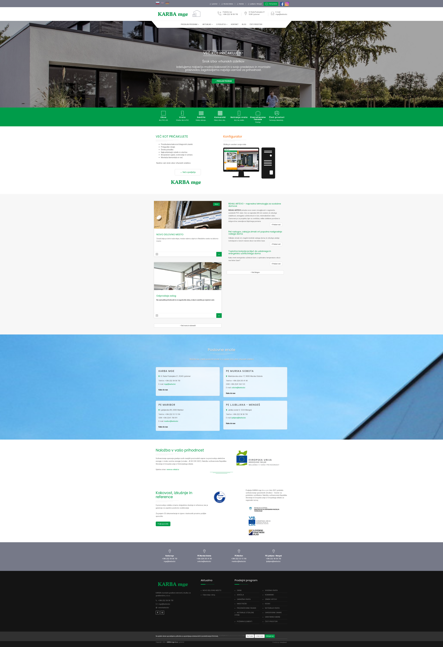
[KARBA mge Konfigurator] (249, 163)
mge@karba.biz (281, 14)
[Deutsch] (167, 3)
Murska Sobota (228, 4)
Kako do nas (163, 390)
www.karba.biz (163, 608)
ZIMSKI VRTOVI (271, 599)
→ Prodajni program (223, 81)
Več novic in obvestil (188, 326)
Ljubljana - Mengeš (256, 4)
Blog (244, 24)
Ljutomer (214, 4)
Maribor (241, 4)
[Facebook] (157, 612)
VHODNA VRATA (271, 590)
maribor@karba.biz (171, 421)
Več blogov (255, 272)
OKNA (239, 590)
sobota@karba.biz (238, 388)
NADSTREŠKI (242, 604)
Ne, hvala (250, 636)
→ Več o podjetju (188, 172)
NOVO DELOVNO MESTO (169, 234)
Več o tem (260, 636)
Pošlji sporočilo (163, 524)
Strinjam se (270, 636)
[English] (162, 3)
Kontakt (234, 24)
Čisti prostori (273, 4)
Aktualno (206, 24)
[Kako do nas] (170, 552)
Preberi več (188, 214)
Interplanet (283, 642)
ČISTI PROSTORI (271, 621)
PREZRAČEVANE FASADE (246, 608)
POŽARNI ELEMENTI (244, 621)
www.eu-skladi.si (173, 469)
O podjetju (221, 24)
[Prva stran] (175, 14)
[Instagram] (162, 612)
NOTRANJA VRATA (272, 608)
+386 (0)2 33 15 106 (238, 559)
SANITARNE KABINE (272, 617)
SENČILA (240, 595)
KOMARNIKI (269, 595)
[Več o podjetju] (188, 182)
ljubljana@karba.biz (239, 418)
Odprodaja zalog (166, 295)
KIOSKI (267, 604)
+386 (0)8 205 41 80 (204, 559)
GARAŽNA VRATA (244, 599)
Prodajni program (189, 24)
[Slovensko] (157, 3)
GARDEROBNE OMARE (273, 613)
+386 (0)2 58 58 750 (169, 559)
